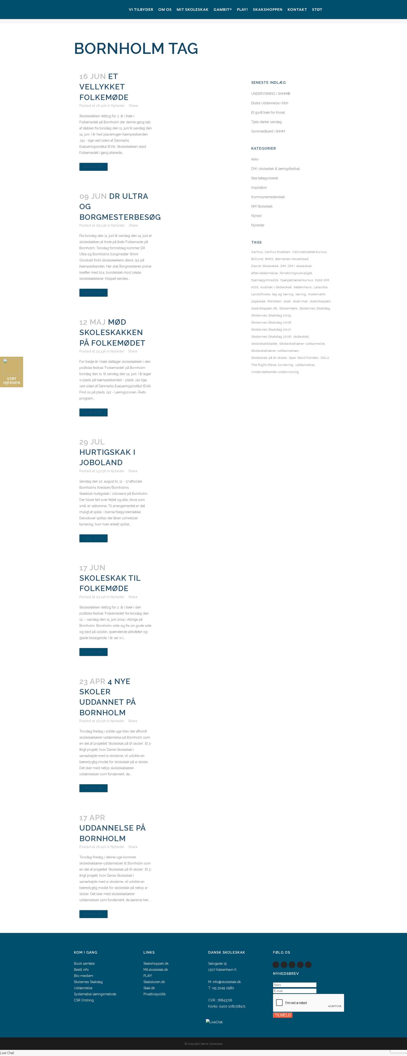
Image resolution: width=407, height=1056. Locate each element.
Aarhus (257, 252)
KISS (255, 287)
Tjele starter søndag (266, 122)
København (303, 287)
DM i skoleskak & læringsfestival (275, 169)
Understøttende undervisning (275, 372)
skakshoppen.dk (264, 308)
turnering (285, 365)
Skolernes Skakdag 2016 (271, 322)
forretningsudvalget (296, 273)
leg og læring (283, 294)
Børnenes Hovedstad (292, 259)
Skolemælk (288, 308)
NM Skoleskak (262, 206)
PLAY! (147, 976)
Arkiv (255, 159)
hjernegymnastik (265, 280)
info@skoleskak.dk (227, 982)
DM (283, 266)
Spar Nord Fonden (304, 358)
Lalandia (321, 287)
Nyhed (256, 216)
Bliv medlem (83, 976)
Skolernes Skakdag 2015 (271, 315)
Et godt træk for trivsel (268, 112)
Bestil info (81, 970)
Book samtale (84, 963)
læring (301, 294)
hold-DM (322, 280)
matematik (317, 294)
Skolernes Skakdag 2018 (271, 336)
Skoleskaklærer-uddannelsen (275, 350)
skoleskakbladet (264, 343)
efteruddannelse (264, 273)
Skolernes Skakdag (314, 308)
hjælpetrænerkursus (297, 280)
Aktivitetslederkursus (309, 252)
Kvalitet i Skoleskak (276, 287)
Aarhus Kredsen (277, 252)
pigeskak (258, 301)
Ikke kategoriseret (264, 178)
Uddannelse (83, 988)
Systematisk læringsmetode (95, 994)
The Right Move (263, 365)
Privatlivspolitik (154, 994)
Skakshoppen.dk (155, 963)
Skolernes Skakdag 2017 (271, 329)
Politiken (275, 301)
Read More (93, 166)
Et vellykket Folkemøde (104, 87)
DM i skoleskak (300, 266)
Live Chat (7, 1053)
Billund (257, 259)
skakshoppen (320, 301)
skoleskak (301, 336)
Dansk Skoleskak (265, 266)
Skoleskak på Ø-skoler (269, 358)
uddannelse (304, 365)
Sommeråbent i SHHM (268, 131)
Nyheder (118, 106)
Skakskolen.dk (154, 982)
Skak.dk (149, 988)
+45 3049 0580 (223, 988)
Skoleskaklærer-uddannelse (302, 343)
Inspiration (259, 187)
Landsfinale (260, 294)
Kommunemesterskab (268, 197)
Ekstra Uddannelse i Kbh (269, 103)
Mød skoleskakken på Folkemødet (112, 332)
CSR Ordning (84, 1000)
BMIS (269, 259)
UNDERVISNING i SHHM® (270, 94)
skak (287, 301)
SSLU (325, 358)
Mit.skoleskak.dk (155, 970)
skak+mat (300, 301)
